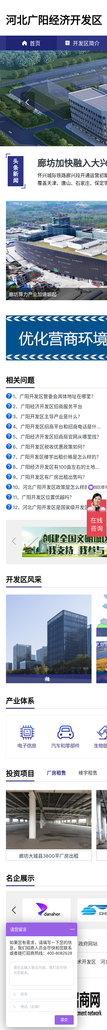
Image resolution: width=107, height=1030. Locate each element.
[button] (27, 102)
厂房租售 (56, 773)
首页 (35, 43)
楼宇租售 (87, 773)
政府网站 (87, 944)
